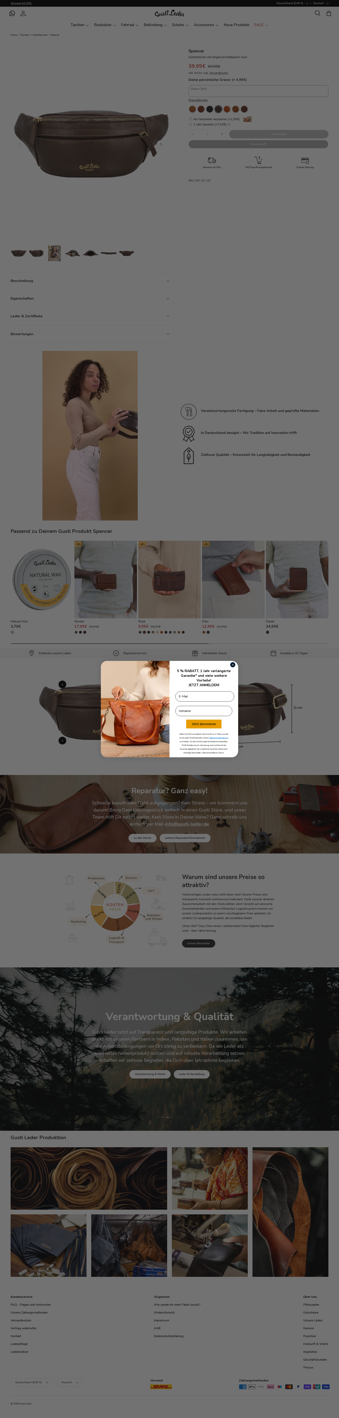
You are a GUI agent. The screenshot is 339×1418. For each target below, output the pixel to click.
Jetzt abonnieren (204, 724)
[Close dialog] (232, 664)
